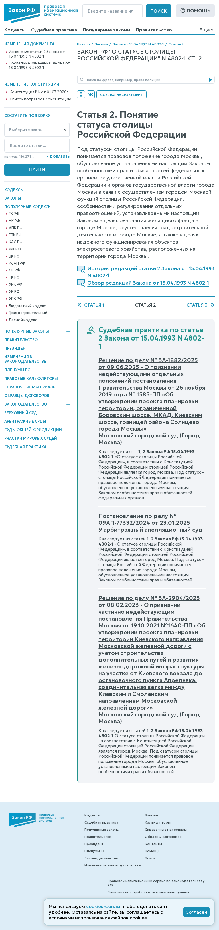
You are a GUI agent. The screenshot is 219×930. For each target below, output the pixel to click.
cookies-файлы (103, 906)
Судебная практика (54, 30)
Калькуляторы (158, 822)
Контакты (153, 844)
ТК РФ (14, 277)
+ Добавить (58, 156)
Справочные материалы (30, 387)
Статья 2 (176, 44)
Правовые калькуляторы (31, 378)
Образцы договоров (26, 395)
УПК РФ (15, 299)
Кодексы (14, 30)
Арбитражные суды (25, 421)
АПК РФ (15, 228)
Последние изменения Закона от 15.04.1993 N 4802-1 (39, 65)
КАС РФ (15, 242)
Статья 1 (94, 305)
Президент (16, 348)
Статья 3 (197, 305)
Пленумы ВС (17, 370)
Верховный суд (20, 412)
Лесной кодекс (23, 320)
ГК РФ (14, 214)
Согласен (196, 912)
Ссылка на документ (121, 94)
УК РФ (14, 291)
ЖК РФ (15, 249)
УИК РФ (15, 284)
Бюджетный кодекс (27, 306)
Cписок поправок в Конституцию (40, 99)
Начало (83, 44)
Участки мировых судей (30, 438)
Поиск (158, 11)
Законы (12, 198)
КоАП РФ (17, 263)
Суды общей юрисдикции (33, 429)
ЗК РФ (14, 256)
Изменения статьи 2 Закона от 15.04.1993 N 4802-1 (37, 54)
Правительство (154, 30)
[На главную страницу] (41, 13)
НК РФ (14, 221)
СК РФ (14, 270)
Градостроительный (28, 313)
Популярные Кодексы (28, 207)
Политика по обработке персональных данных (148, 892)
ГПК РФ (15, 235)
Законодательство (25, 404)
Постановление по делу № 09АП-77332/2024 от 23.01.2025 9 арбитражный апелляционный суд (150, 522)
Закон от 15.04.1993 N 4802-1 (138, 44)
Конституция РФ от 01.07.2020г (39, 92)
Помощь (198, 10)
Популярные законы (106, 30)
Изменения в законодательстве (25, 359)
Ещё (205, 30)
